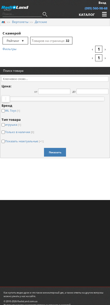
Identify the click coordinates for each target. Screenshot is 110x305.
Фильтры (9, 49)
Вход (102, 3)
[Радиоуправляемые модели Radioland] (4, 22)
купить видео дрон (18, 292)
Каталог (87, 14)
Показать (55, 152)
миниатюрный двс (53, 292)
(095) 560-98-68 (96, 8)
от (35, 91)
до (74, 91)
